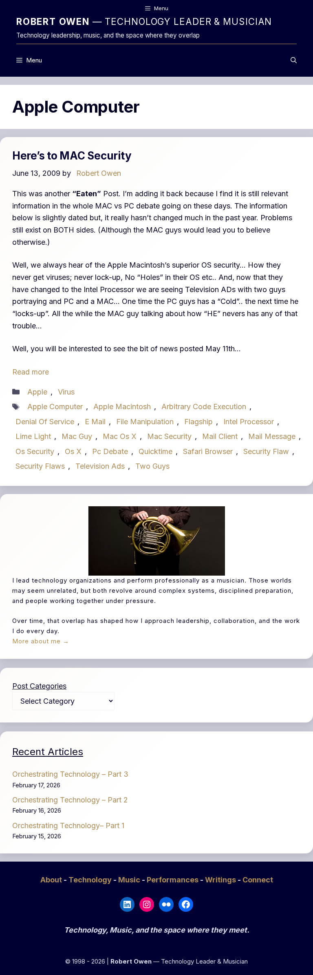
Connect (257, 879)
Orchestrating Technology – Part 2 (70, 800)
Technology (90, 879)
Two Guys (152, 466)
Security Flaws (40, 466)
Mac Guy (77, 436)
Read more (30, 372)
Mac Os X (120, 436)
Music (130, 879)
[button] (293, 60)
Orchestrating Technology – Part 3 (70, 774)
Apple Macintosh (122, 406)
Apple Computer (55, 406)
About (52, 879)
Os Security (34, 451)
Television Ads (100, 466)
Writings (221, 879)
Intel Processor (248, 421)
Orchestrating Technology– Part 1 (68, 825)
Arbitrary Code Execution (203, 406)
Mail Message (271, 436)
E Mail (95, 421)
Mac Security (169, 436)
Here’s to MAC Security (71, 155)
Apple (37, 392)
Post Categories (39, 686)
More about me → (40, 641)
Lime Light (33, 436)
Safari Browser (208, 451)
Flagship (198, 421)
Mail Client (220, 436)
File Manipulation (145, 421)
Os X (73, 451)
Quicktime (155, 451)
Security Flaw (266, 451)
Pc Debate (110, 451)
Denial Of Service (44, 421)
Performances (173, 879)
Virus (66, 392)
